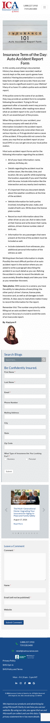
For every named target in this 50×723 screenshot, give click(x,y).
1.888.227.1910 (30, 5)
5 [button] (23, 533)
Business (11, 459)
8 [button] (31, 533)
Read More (17, 524)
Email (7, 392)
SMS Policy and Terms (13, 669)
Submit (9, 471)
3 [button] (18, 533)
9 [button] (34, 533)
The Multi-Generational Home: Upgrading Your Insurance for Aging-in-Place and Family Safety (24, 512)
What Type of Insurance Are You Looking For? (22, 454)
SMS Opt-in (8, 665)
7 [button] (29, 533)
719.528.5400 (30, 8)
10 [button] (37, 533)
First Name (9, 372)
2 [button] (15, 533)
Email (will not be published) (17, 597)
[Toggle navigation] (44, 7)
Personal (32, 459)
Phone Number (11, 402)
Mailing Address (11, 413)
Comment (9, 550)
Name (7, 585)
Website (8, 609)
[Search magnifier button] (43, 359)
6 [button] (26, 533)
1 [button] (13, 533)
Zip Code (8, 443)
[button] (6, 510)
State (6, 433)
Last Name (9, 382)
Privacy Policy (9, 660)
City (6, 423)
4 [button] (21, 533)
